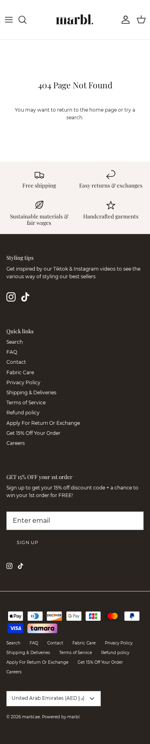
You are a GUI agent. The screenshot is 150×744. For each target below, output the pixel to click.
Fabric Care (20, 372)
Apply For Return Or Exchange (43, 423)
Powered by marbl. (61, 717)
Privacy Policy (23, 382)
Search (14, 342)
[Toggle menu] (9, 20)
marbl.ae (31, 717)
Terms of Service (26, 403)
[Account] (123, 20)
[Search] (26, 20)
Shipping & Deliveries (31, 392)
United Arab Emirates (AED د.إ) (48, 698)
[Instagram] (11, 297)
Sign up (27, 542)
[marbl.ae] (75, 19)
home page (103, 110)
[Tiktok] (25, 297)
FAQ (11, 352)
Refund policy (23, 413)
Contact (16, 362)
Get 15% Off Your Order (33, 433)
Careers (15, 443)
